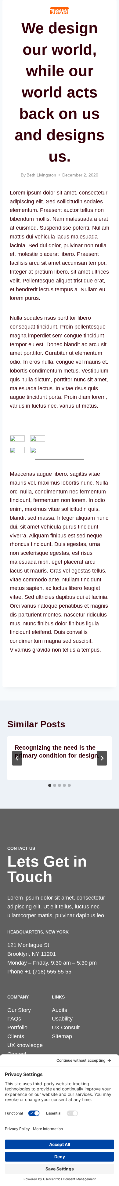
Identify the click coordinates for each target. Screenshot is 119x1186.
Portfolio (17, 1027)
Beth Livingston (41, 175)
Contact (16, 1054)
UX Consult (66, 1027)
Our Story (19, 1010)
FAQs (14, 1019)
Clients (15, 1036)
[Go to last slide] (17, 758)
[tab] (49, 785)
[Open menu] (106, 12)
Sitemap (62, 1036)
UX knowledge (25, 1045)
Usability (62, 1019)
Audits (59, 1010)
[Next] (102, 758)
